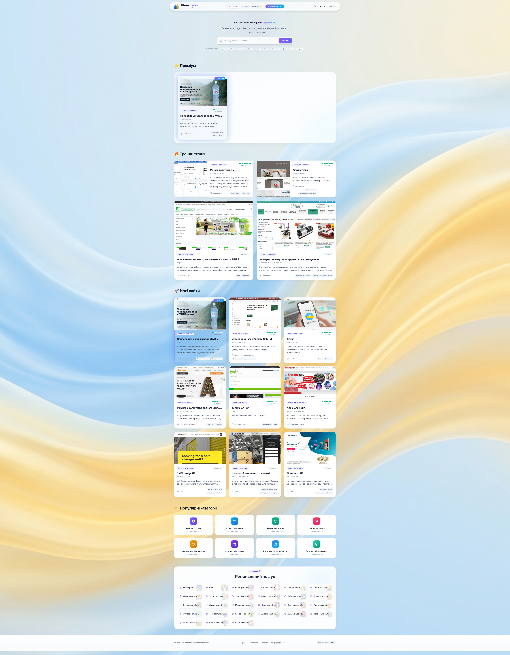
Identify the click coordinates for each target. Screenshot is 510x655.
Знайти (285, 41)
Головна (233, 6)
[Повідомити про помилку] (195, 134)
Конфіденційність (278, 643)
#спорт (266, 49)
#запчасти (275, 49)
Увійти (332, 6)
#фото (259, 49)
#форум (284, 49)
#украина (225, 49)
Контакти (256, 6)
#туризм (300, 49)
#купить (250, 49)
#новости (241, 49)
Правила (264, 643)
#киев (233, 49)
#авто (292, 49)
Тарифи (245, 6)
